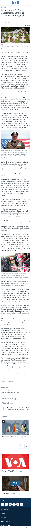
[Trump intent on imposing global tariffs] (15, 427)
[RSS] (17, 504)
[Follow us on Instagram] (14, 504)
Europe (3, 7)
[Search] (26, 528)
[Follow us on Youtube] (10, 504)
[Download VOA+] (15, 483)
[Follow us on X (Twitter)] (6, 504)
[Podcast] (21, 504)
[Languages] (19, 528)
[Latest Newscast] (4, 528)
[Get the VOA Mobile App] (15, 461)
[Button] (27, 25)
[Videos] (11, 528)
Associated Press (7, 19)
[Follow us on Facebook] (2, 504)
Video (4, 417)
